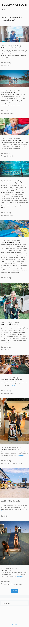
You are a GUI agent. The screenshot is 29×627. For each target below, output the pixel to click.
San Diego (7, 65)
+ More (14, 591)
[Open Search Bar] (26, 10)
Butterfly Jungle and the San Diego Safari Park (11, 140)
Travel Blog (7, 62)
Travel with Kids (9, 113)
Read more (14, 385)
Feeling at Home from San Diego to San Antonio (12, 379)
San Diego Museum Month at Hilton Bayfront (11, 47)
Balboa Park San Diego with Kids (8, 92)
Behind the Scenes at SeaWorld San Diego (10, 242)
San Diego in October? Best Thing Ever (10, 449)
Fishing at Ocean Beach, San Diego (9, 503)
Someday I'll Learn (14, 4)
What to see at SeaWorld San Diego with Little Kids (12, 183)
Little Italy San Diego (6, 570)
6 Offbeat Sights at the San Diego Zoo (9, 324)
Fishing (6, 516)
